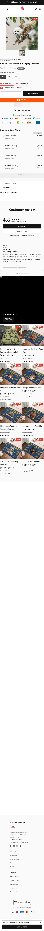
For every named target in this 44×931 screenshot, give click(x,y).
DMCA (12, 867)
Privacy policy (14, 876)
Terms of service (15, 880)
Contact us (13, 855)
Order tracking (14, 859)
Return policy (14, 888)
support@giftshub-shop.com (19, 842)
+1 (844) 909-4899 (16, 840)
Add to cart (22, 927)
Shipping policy (14, 884)
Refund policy (14, 892)
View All (8, 319)
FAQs (11, 863)
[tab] (17, 273)
